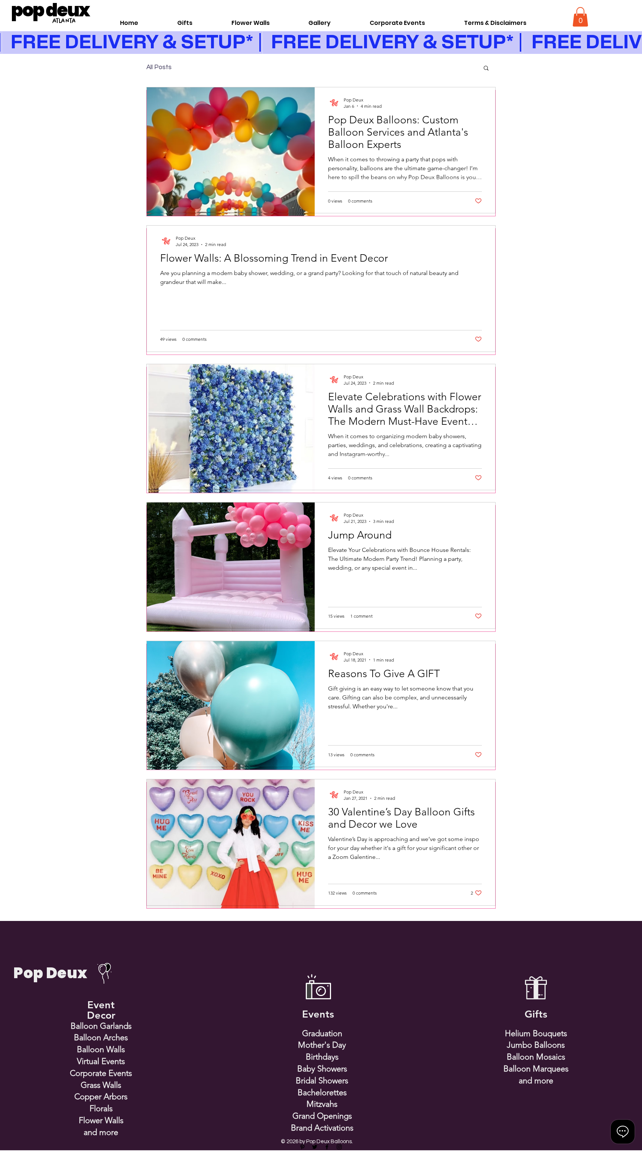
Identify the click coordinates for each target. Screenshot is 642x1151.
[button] (580, 17)
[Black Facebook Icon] (327, 1147)
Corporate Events (101, 1073)
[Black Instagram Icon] (339, 1147)
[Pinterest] (302, 1147)
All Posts (159, 67)
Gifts (536, 1014)
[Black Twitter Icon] (314, 1147)
